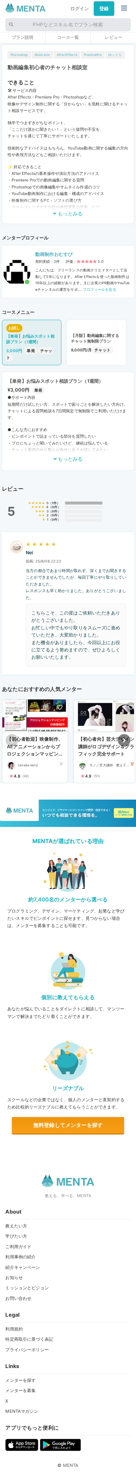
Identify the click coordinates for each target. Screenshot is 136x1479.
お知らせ (14, 1277)
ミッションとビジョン (27, 1287)
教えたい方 (16, 1225)
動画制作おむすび (54, 254)
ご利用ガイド (18, 1246)
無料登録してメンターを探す (68, 1125)
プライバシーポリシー (27, 1349)
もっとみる (69, 213)
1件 (54, 503)
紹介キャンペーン (22, 1267)
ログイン (79, 8)
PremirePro (93, 55)
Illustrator (43, 55)
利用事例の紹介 (20, 1256)
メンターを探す (20, 1380)
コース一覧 (68, 37)
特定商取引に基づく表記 (29, 1339)
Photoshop (19, 55)
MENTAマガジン (21, 1411)
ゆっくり (115, 55)
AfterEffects (67, 55)
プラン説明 (23, 37)
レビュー (113, 37)
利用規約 (14, 1328)
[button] (124, 740)
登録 (104, 8)
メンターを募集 (20, 1390)
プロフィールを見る (99, 290)
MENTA (71, 1465)
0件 (54, 507)
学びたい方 (16, 1236)
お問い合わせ (18, 1298)
